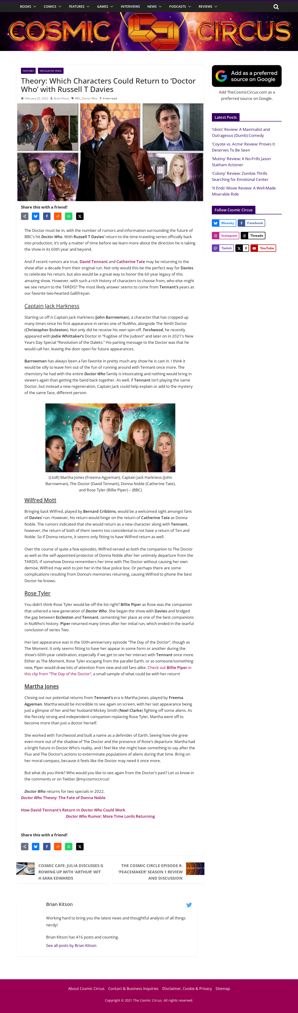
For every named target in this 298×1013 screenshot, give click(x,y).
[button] (33, 6)
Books (25, 6)
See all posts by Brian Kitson (71, 945)
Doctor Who (89, 98)
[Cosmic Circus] (149, 15)
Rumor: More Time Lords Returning (110, 816)
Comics (50, 6)
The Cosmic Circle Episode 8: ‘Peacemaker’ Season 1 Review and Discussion (150, 872)
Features (77, 6)
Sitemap (223, 988)
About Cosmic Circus (86, 988)
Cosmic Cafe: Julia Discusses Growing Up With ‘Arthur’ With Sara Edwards (70, 872)
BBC (78, 98)
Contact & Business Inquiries (133, 988)
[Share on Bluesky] (35, 216)
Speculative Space (51, 70)
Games (102, 6)
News (152, 6)
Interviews (130, 6)
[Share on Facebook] (47, 216)
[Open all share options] (24, 216)
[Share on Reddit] (57, 216)
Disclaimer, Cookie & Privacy (187, 988)
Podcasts (177, 6)
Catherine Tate (130, 261)
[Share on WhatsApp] (68, 216)
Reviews (205, 6)
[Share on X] (80, 216)
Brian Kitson (61, 98)
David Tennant (94, 261)
